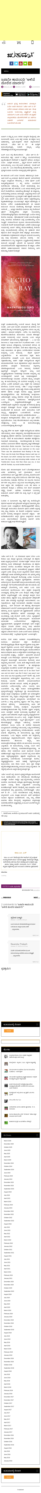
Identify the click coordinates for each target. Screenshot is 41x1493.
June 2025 (7, 1150)
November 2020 (9, 1285)
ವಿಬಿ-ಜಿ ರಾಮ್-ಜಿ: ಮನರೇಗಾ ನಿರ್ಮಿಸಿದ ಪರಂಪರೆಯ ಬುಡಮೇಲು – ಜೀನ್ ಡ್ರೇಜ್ (22, 1070)
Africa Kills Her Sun (15, 1100)
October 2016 (8, 1441)
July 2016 (7, 1451)
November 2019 (9, 1323)
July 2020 (7, 1297)
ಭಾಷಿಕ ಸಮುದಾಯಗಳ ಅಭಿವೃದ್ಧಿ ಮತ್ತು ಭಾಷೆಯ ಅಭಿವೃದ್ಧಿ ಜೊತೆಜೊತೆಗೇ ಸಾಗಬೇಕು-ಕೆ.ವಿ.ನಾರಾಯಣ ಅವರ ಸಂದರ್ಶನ (21, 1086)
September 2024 (9, 1169)
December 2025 (9, 1144)
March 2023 (7, 1201)
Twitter (16, 63)
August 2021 (8, 1256)
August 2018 (8, 1371)
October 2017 (8, 1403)
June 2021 (7, 1262)
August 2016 (8, 1448)
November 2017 (9, 1400)
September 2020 (9, 1291)
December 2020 (9, 1281)
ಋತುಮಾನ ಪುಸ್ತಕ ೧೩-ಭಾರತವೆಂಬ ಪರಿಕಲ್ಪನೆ (20, 1121)
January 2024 (8, 1179)
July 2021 (7, 1259)
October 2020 (8, 1288)
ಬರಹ (11, 886)
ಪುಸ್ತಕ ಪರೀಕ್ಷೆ (17, 886)
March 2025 (7, 1160)
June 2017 (7, 1416)
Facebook (11, 63)
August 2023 (8, 1192)
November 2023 (9, 1185)
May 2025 (7, 1153)
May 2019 (7, 1342)
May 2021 (7, 1265)
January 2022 (8, 1246)
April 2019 (7, 1345)
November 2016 (9, 1438)
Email (25, 63)
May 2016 (7, 1457)
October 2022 (8, 1217)
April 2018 (7, 1384)
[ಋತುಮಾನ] (20, 57)
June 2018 (7, 1377)
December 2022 (9, 1211)
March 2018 (7, 1387)
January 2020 (8, 1317)
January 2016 (8, 1461)
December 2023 (9, 1182)
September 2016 (9, 1445)
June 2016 (7, 1454)
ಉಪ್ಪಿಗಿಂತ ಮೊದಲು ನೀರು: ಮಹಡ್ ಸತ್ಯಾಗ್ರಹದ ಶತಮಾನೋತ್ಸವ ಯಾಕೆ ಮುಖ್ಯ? (20, 1056)
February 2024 (8, 1176)
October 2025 (8, 1147)
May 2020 (7, 1304)
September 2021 (9, 1253)
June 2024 (7, 1173)
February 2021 (8, 1275)
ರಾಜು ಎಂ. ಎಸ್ (8, 87)
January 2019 (8, 1355)
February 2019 (8, 1352)
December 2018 (9, 1358)
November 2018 (9, 1361)
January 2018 (8, 1393)
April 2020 (7, 1307)
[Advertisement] (20, 20)
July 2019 (7, 1336)
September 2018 (9, 1368)
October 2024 (8, 1166)
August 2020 (8, 1294)
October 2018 (8, 1365)
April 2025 (7, 1157)
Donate (9, 1031)
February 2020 (8, 1313)
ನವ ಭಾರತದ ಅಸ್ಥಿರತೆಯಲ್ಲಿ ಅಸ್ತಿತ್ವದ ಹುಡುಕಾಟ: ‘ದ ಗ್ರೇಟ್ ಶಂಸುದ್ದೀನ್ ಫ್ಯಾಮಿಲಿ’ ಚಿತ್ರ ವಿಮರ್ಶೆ (23, 1078)
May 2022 (7, 1233)
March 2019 (7, 1349)
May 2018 (7, 1381)
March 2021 (7, 1272)
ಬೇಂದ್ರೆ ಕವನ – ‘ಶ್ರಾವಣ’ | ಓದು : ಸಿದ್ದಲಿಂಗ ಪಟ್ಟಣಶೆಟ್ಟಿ (22, 1062)
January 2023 (8, 1208)
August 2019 (8, 1333)
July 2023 (7, 1195)
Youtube (21, 63)
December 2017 (9, 1397)
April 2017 (7, 1422)
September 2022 (9, 1221)
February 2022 (8, 1243)
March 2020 (7, 1310)
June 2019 (7, 1339)
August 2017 (8, 1409)
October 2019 (8, 1326)
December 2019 (9, 1320)
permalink (36, 890)
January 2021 (8, 1278)
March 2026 (7, 1141)
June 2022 (7, 1230)
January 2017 (8, 1432)
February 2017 (8, 1429)
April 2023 (7, 1198)
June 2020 (7, 1301)
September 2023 (9, 1189)
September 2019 (9, 1329)
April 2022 (7, 1237)
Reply (35, 935)
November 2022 (9, 1214)
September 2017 (9, 1406)
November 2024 (9, 1163)
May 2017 (7, 1419)
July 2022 (7, 1227)
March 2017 (7, 1425)
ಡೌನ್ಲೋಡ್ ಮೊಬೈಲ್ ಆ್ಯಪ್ (37, 44)
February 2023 (8, 1205)
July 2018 (7, 1374)
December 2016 (9, 1435)
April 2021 (7, 1269)
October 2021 (8, 1249)
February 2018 (8, 1390)
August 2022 (8, 1224)
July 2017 (7, 1413)
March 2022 (7, 1240)
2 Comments (36, 87)
